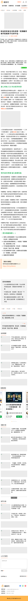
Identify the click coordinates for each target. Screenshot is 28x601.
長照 (3, 309)
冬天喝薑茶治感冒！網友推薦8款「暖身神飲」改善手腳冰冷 (19, 347)
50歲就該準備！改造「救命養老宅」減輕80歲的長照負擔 (18, 490)
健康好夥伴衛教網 (8, 255)
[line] (22, 586)
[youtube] (25, 586)
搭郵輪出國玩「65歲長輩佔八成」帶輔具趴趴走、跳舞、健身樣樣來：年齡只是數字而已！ (18, 364)
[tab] (11, 421)
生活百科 (24, 6)
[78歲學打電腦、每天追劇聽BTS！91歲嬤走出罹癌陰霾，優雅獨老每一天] (5, 431)
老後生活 (20, 309)
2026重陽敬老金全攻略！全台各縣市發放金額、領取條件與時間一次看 (19, 506)
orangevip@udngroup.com (13, 589)
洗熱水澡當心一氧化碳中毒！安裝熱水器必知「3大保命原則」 (19, 372)
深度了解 (19, 416)
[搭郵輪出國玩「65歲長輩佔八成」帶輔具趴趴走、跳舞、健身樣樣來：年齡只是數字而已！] (5, 365)
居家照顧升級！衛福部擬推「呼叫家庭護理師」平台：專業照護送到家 (18, 456)
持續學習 (11, 6)
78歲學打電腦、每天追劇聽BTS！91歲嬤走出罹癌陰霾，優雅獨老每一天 (18, 430)
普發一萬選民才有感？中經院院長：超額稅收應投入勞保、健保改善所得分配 (18, 541)
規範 (2, 570)
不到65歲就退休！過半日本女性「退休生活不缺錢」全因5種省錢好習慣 (18, 338)
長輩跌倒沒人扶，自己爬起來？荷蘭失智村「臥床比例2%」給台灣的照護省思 (18, 481)
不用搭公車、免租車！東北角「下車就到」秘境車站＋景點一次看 (18, 515)
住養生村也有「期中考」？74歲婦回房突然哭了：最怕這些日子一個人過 (18, 532)
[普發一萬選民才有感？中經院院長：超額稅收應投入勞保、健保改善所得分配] (5, 541)
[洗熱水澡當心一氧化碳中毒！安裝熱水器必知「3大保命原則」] (5, 373)
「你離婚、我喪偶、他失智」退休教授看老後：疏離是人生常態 (19, 464)
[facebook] (20, 586)
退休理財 (4, 6)
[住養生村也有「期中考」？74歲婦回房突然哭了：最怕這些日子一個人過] (5, 533)
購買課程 (19, 1)
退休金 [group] (8, 10)
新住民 (8, 309)
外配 (14, 309)
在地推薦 (17, 6)
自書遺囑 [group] (15, 10)
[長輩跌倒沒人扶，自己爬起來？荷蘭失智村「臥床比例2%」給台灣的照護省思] (5, 482)
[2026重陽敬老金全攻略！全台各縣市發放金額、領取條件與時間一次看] (5, 507)
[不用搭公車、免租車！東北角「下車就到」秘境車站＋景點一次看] (5, 516)
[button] (26, 2)
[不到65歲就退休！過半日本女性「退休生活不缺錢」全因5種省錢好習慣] (5, 339)
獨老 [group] (25, 10)
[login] (23, 2)
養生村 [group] (3, 10)
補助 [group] (20, 10)
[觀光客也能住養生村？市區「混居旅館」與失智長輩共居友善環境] (5, 439)
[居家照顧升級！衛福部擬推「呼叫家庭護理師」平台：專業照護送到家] (5, 457)
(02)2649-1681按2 (10, 591)
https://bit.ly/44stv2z (9, 266)
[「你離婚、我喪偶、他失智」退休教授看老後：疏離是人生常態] (5, 465)
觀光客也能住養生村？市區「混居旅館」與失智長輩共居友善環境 (18, 438)
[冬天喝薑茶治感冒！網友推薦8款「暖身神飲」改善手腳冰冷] (5, 348)
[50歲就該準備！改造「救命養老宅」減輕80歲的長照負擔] (5, 491)
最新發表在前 (23, 576)
